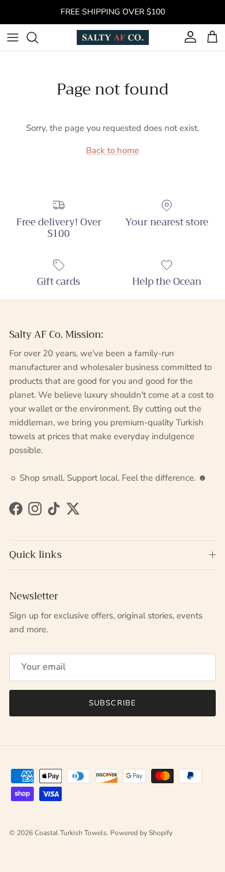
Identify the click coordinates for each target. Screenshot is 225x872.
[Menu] (12, 37)
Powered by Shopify (141, 832)
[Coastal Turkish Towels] (113, 37)
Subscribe (112, 703)
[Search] (38, 37)
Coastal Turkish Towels (71, 832)
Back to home (112, 150)
